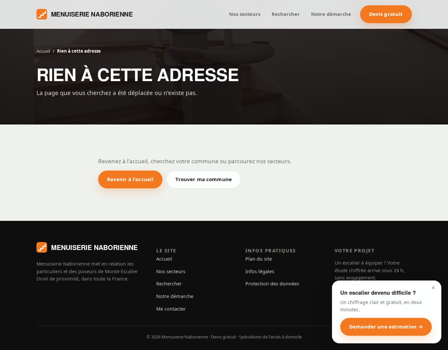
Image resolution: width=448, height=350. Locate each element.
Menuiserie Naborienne (92, 14)
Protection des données (272, 283)
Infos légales (259, 271)
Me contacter (171, 308)
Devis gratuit (386, 14)
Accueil (43, 51)
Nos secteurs (244, 14)
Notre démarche (331, 14)
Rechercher (286, 14)
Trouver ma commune (203, 179)
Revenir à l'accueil (130, 179)
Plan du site (258, 258)
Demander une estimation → (386, 326)
